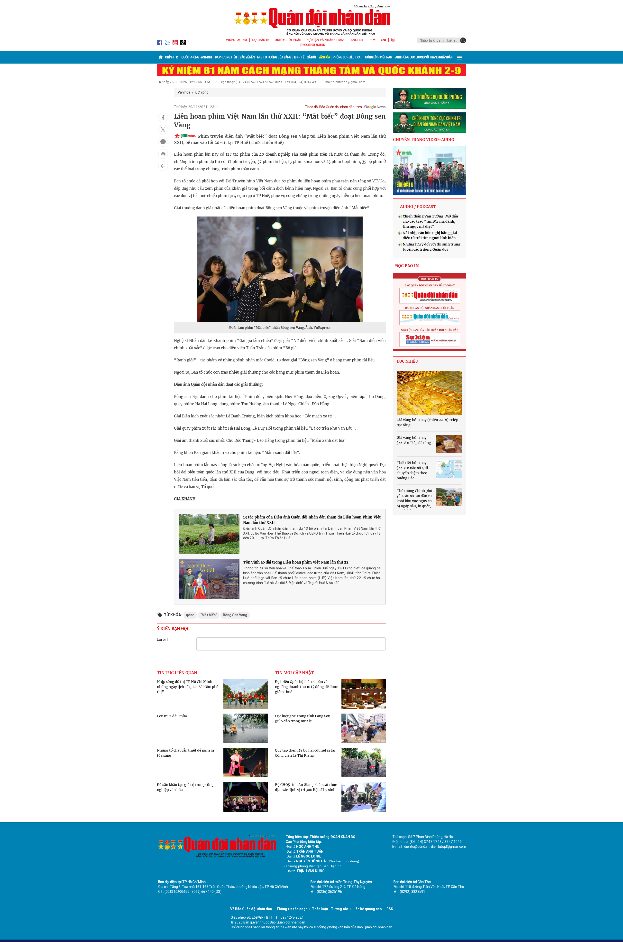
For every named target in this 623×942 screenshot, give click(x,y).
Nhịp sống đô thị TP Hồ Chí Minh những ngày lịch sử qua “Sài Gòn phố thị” (188, 686)
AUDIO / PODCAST (418, 206)
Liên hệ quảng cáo (367, 909)
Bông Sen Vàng (235, 615)
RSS (389, 909)
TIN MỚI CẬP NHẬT (294, 672)
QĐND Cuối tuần (288, 40)
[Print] (163, 154)
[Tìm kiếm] (463, 40)
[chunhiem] (429, 122)
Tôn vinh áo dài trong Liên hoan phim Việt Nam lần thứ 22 (295, 562)
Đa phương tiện (226, 57)
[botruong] (429, 98)
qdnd (190, 615)
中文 (373, 40)
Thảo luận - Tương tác (330, 909)
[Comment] (163, 142)
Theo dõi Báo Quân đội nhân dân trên (333, 107)
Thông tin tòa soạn (291, 909)
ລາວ (383, 40)
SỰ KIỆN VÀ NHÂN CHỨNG (326, 40)
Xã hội (311, 57)
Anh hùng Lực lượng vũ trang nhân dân (423, 57)
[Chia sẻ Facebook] (163, 117)
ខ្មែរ (392, 40)
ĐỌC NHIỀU (407, 361)
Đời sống (202, 92)
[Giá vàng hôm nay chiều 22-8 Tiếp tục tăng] (429, 393)
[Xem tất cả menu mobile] (459, 57)
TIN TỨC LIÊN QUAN (177, 672)
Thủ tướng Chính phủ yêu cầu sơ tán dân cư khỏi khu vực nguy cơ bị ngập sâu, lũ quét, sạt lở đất (414, 501)
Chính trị (171, 57)
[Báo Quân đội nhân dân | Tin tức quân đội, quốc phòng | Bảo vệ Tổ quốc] (311, 20)
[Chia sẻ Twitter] (163, 129)
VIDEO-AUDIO (236, 40)
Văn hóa (324, 57)
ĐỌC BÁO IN (261, 40)
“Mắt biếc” (208, 615)
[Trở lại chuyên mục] (163, 166)
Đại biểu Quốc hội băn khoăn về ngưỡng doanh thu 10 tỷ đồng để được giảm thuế (306, 686)
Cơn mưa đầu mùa (172, 716)
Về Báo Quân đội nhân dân (251, 909)
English (358, 40)
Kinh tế (299, 57)
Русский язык (312, 45)
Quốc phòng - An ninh (196, 57)
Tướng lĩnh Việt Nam (377, 57)
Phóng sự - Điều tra (346, 57)
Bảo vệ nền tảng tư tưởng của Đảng (265, 57)
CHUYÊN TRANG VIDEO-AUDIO (423, 139)
